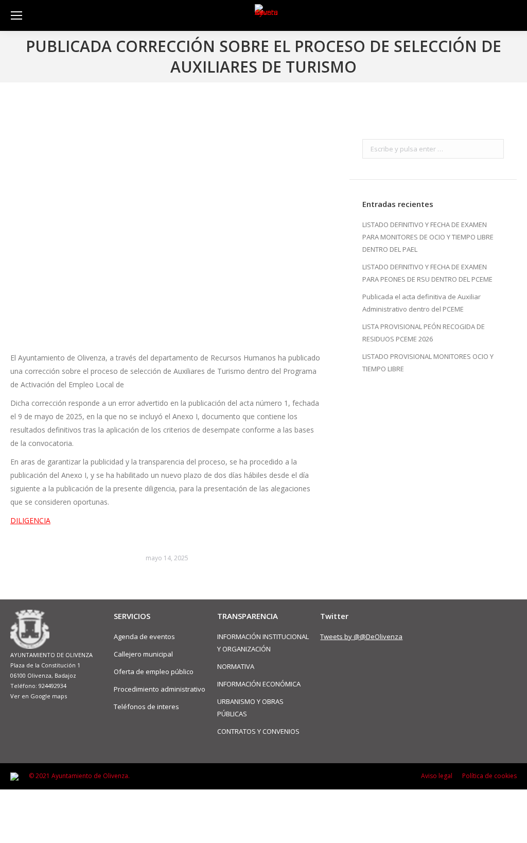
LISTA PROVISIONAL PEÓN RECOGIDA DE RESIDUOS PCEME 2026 (423, 332)
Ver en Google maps (38, 696)
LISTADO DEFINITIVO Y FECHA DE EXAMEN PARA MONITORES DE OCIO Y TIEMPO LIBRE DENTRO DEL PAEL (428, 237)
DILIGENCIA (30, 520)
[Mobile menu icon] (16, 15)
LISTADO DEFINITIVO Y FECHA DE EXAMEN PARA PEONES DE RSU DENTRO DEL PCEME (427, 273)
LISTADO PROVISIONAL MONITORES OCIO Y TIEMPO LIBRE (428, 362)
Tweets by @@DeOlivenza (361, 636)
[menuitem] (436, 776)
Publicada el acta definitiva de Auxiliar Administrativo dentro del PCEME (421, 303)
